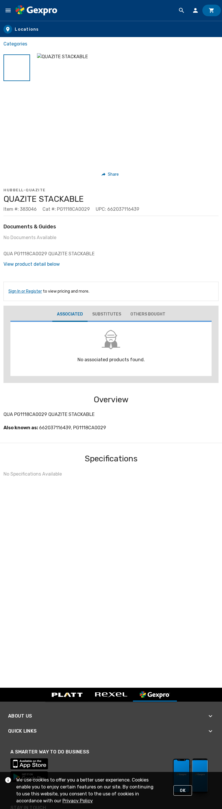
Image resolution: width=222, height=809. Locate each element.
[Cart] (211, 10)
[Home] (36, 10)
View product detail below (31, 264)
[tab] (70, 315)
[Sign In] (195, 10)
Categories (15, 44)
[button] (16, 67)
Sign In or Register (25, 291)
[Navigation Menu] (8, 10)
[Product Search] (181, 10)
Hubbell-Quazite (24, 190)
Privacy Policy (77, 801)
